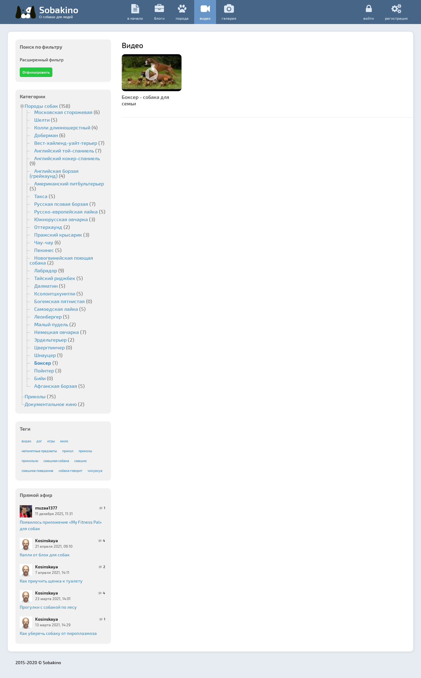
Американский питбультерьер (69, 183)
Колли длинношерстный (62, 127)
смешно (80, 461)
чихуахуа (95, 471)
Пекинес (44, 250)
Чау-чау (43, 242)
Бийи (40, 378)
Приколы (35, 396)
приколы (85, 451)
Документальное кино (51, 404)
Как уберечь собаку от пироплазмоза (58, 633)
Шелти (42, 120)
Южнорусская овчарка (61, 219)
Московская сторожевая (63, 112)
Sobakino (58, 11)
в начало (135, 18)
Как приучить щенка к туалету (51, 580)
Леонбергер (48, 316)
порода (182, 18)
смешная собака (56, 461)
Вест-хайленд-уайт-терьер (65, 143)
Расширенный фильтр (41, 59)
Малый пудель (51, 324)
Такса (40, 196)
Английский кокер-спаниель (67, 158)
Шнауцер (45, 355)
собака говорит (70, 471)
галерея (229, 18)
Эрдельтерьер (50, 340)
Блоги (159, 18)
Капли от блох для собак (45, 554)
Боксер (42, 363)
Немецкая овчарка (56, 332)
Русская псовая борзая (61, 204)
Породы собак (41, 106)
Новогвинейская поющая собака (61, 260)
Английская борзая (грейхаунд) (54, 173)
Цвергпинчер (49, 347)
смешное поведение (37, 471)
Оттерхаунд (48, 227)
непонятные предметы (39, 451)
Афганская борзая (55, 386)
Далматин (46, 286)
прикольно (30, 461)
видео (205, 18)
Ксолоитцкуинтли (54, 293)
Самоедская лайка (56, 309)
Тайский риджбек (54, 278)
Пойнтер (44, 370)
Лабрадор (45, 270)
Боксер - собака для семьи (145, 100)
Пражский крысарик (58, 235)
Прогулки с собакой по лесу (48, 607)
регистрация (396, 18)
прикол (67, 451)
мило (64, 441)
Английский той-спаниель (64, 150)
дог (39, 441)
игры (51, 441)
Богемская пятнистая (59, 301)
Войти (368, 18)
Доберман (46, 135)
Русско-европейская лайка (66, 211)
